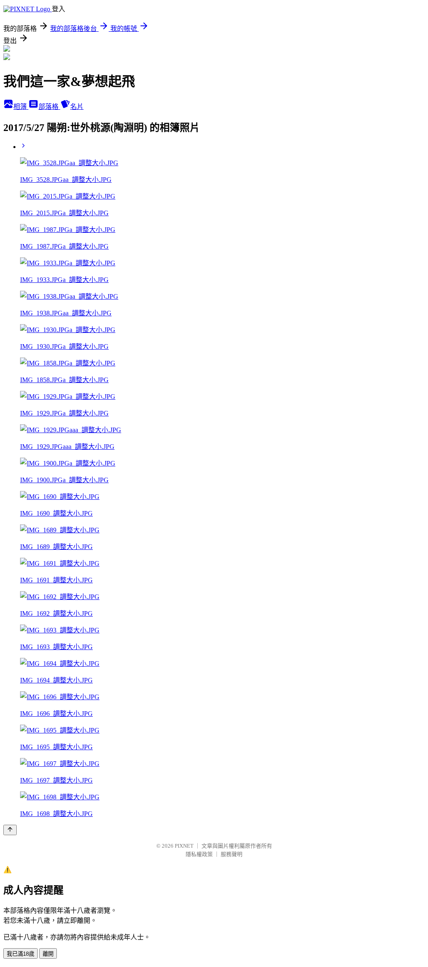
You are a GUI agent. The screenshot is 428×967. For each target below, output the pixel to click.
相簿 (20, 106)
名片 (77, 106)
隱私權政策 (199, 854)
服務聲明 (231, 854)
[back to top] (10, 830)
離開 (48, 954)
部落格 (49, 106)
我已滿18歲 (20, 954)
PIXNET (184, 846)
